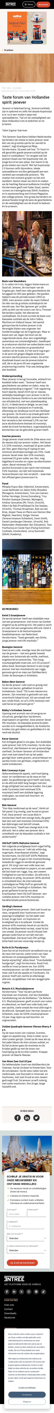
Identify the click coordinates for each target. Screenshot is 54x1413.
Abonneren (43, 4)
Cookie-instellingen (27, 1387)
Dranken (8, 50)
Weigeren (27, 1401)
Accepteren (27, 1394)
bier (9, 87)
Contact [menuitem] (8, 1309)
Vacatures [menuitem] (9, 1317)
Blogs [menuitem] (7, 1321)
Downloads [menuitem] (10, 1313)
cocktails (17, 87)
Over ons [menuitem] (9, 1304)
